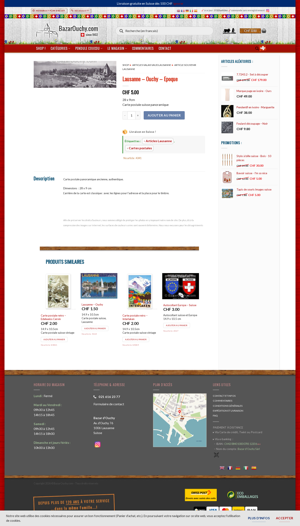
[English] (179, 10)
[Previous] (40, 315)
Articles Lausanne (159, 141)
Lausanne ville (131, 315)
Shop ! (41, 48)
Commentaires (143, 48)
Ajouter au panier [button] (54, 328)
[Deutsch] (188, 10)
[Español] (196, 10)
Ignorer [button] (178, 3)
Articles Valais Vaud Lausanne (151, 64)
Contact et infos (224, 395)
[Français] (183, 10)
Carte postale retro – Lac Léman (178, 317)
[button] (253, 30)
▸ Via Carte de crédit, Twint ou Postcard (237, 432)
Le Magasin (116, 48)
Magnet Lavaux (91, 315)
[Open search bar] (257, 48)
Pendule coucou (87, 48)
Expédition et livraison (228, 410)
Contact (165, 48)
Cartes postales (140, 148)
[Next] (199, 315)
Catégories (59, 48)
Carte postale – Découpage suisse (57, 306)
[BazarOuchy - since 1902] (67, 29)
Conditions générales (227, 405)
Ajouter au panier (164, 115)
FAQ (215, 415)
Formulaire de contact (108, 404)
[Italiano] (192, 10)
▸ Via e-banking (222, 439)
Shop (125, 64)
